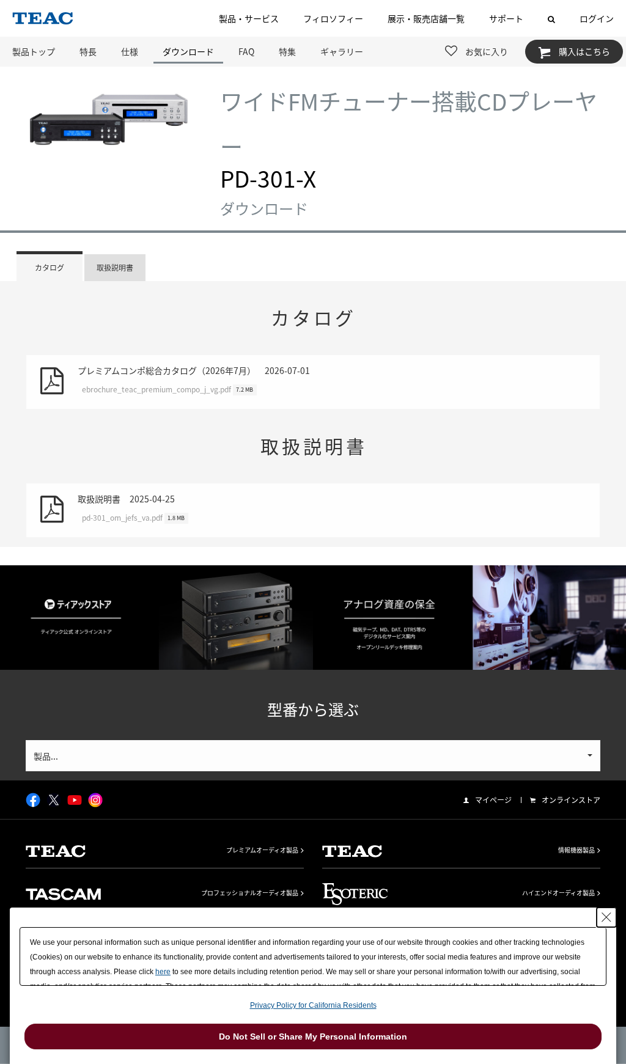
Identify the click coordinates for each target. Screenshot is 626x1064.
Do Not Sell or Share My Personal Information (313, 1036)
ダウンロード (188, 51)
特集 (287, 51)
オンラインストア (571, 799)
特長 (88, 51)
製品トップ (33, 51)
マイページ (493, 799)
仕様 (129, 51)
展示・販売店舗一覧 (426, 18)
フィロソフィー (333, 18)
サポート (506, 18)
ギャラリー (341, 51)
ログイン (597, 18)
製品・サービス (249, 18)
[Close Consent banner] (606, 917)
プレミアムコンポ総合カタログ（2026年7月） (194, 379)
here (163, 971)
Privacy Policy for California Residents (313, 1005)
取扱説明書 (115, 267)
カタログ (49, 267)
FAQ (246, 51)
